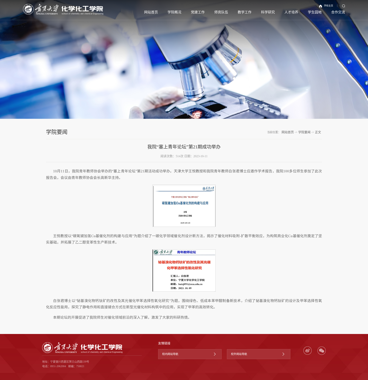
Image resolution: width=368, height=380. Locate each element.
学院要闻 (304, 132)
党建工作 (198, 12)
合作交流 (338, 12)
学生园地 (315, 12)
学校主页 (328, 5)
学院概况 (174, 12)
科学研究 (268, 12)
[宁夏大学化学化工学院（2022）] (63, 9)
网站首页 (151, 12)
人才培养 (291, 12)
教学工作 (244, 12)
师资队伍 (221, 12)
